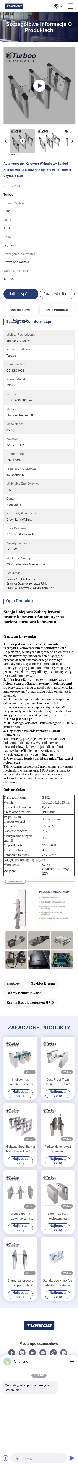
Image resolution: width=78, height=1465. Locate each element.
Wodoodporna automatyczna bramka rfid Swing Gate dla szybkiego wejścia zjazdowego (20, 1216)
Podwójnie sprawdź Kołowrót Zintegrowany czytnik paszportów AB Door (57, 1149)
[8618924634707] (64, 1352)
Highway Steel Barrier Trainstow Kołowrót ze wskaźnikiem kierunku (20, 1149)
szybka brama (43, 983)
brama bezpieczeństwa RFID (30, 1003)
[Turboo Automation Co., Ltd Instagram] (22, 1352)
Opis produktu (57, 309)
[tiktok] (53, 1352)
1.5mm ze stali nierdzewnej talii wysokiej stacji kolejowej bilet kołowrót (58, 1216)
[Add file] (6, 1458)
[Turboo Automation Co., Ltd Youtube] (43, 1352)
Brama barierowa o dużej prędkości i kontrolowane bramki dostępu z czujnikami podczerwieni (20, 1283)
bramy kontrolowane (23, 993)
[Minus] (72, 1361)
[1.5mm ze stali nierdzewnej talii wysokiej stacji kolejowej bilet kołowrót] (57, 1190)
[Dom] (39, 1331)
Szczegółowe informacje (21, 311)
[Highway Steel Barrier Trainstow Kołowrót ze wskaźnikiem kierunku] (20, 1123)
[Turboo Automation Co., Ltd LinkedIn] (32, 1352)
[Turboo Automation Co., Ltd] (13, 6)
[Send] (71, 1458)
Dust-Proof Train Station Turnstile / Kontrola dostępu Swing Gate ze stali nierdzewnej (58, 1082)
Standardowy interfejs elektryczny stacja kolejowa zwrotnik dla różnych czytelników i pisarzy (58, 1283)
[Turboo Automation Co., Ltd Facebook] (12, 1352)
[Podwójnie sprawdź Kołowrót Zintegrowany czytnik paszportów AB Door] (57, 1123)
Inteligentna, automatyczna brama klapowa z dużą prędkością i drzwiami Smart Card (20, 1082)
